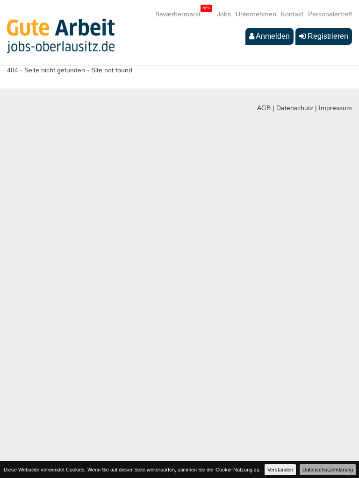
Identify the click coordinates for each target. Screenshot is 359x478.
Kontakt (292, 14)
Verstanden (280, 469)
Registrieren (327, 36)
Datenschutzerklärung (327, 469)
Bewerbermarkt (178, 14)
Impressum (335, 108)
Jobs (224, 14)
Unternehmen (256, 14)
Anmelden (272, 36)
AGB (264, 108)
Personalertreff (330, 14)
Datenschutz (294, 108)
